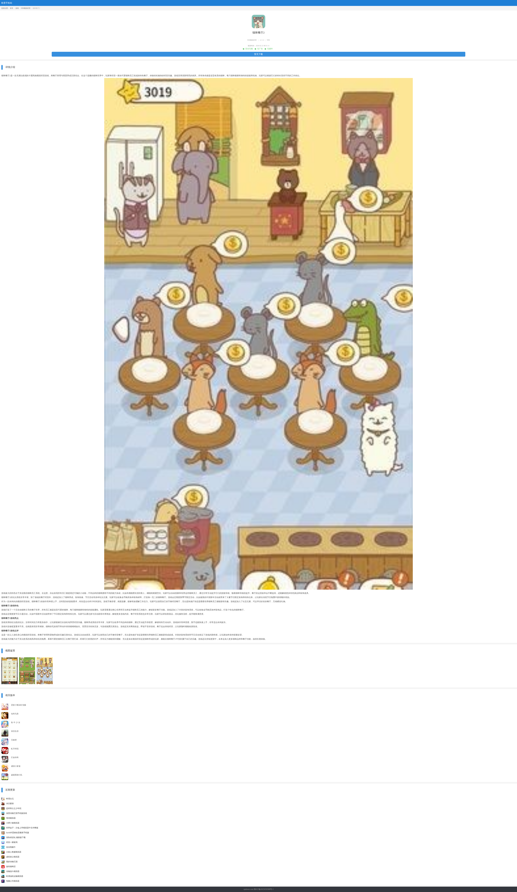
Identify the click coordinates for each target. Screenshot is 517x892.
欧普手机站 (6, 3)
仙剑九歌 (15, 714)
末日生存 (15, 731)
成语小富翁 (15, 766)
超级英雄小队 (16, 775)
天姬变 (14, 740)
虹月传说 (15, 749)
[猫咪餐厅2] (9, 670)
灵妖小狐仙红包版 (18, 705)
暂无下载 (258, 54)
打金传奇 (15, 757)
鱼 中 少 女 (15, 722)
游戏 (17, 8)
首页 (11, 8)
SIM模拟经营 (25, 8)
